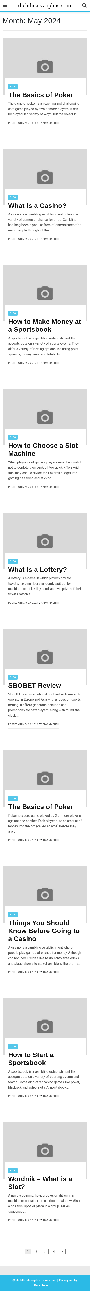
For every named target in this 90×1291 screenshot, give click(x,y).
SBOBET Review (34, 685)
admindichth (50, 123)
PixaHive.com (44, 1285)
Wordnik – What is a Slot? (40, 1182)
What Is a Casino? (37, 205)
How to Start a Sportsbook (31, 1058)
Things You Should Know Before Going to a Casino (44, 931)
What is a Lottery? (37, 569)
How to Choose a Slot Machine (43, 449)
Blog (13, 86)
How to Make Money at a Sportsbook (44, 325)
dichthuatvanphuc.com (44, 5)
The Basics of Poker (40, 95)
